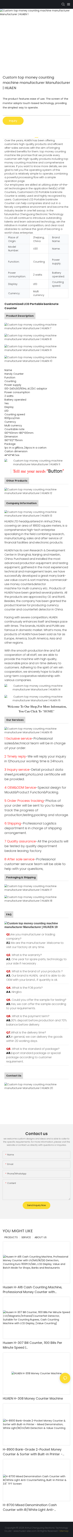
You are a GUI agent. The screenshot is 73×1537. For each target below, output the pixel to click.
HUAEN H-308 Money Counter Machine (33, 1398)
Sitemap (64, 1530)
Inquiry (13, 121)
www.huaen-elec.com (25, 1530)
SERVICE (26, 1237)
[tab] (36, 136)
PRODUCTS (11, 1237)
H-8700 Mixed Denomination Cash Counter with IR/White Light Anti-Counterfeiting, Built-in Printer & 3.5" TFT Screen (34, 1507)
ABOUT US (41, 1237)
